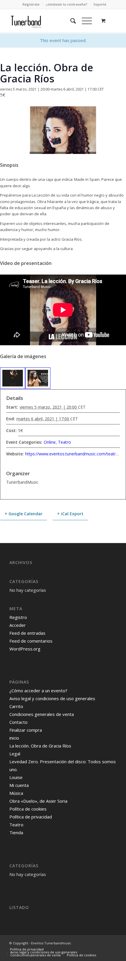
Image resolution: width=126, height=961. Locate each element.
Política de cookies (28, 809)
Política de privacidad (30, 817)
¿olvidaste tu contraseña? (66, 4)
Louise (16, 777)
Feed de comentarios (30, 641)
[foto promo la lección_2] (12, 378)
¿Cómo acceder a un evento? (38, 690)
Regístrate (31, 4)
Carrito (16, 706)
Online (50, 442)
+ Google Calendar (23, 513)
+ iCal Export (70, 513)
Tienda (16, 832)
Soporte (99, 4)
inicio (14, 738)
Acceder (17, 625)
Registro (18, 617)
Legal (14, 754)
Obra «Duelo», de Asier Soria (38, 801)
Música (16, 793)
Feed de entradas (27, 633)
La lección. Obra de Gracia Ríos (40, 746)
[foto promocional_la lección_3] (37, 378)
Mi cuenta (19, 785)
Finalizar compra (25, 730)
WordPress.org (24, 649)
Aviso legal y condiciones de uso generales (52, 698)
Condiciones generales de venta (41, 714)
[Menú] (84, 20)
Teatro (64, 442)
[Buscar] (70, 20)
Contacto (18, 722)
